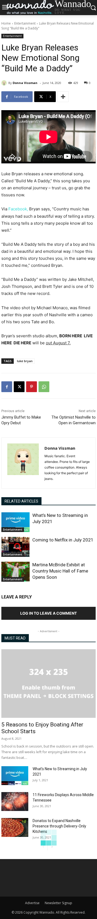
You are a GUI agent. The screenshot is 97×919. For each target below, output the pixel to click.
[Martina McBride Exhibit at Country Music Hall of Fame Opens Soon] (15, 572)
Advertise (32, 903)
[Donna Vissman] (4, 83)
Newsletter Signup (58, 903)
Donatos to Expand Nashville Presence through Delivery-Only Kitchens (59, 826)
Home (6, 23)
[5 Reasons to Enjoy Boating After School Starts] (48, 683)
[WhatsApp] (44, 386)
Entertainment (25, 23)
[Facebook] (6, 386)
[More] (63, 96)
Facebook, (17, 208)
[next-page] (51, 847)
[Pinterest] (31, 386)
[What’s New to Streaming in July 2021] (15, 522)
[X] (19, 386)
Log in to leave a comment (48, 613)
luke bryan (25, 361)
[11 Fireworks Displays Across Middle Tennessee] (14, 801)
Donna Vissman (25, 83)
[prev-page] (43, 847)
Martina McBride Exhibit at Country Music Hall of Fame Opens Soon (60, 571)
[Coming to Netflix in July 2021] (15, 547)
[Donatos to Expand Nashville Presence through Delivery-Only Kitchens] (14, 827)
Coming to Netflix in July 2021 (62, 540)
